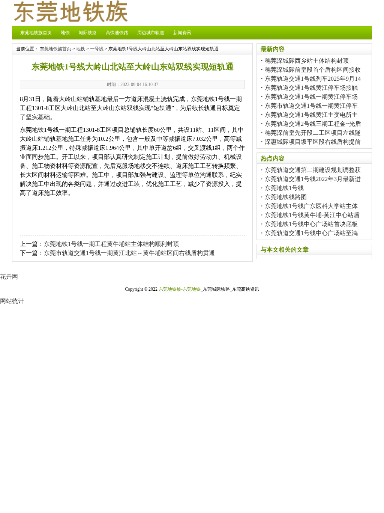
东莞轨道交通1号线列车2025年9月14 (313, 78)
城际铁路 (88, 32)
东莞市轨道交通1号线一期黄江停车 (311, 106)
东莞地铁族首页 (36, 32)
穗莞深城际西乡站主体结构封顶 (307, 60)
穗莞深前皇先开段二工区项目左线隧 (313, 133)
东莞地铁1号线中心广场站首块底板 (311, 224)
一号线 (97, 48)
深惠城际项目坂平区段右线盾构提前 (313, 142)
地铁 (65, 32)
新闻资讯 (182, 32)
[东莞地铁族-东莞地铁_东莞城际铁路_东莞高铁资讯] (70, 20)
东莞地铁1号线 (284, 188)
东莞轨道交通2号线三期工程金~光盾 (313, 124)
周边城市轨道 (150, 32)
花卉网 (9, 276)
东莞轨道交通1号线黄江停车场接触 (311, 87)
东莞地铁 (192, 289)
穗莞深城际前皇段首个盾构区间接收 (313, 69)
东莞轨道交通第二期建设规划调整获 (313, 170)
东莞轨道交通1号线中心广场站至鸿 (311, 233)
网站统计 (12, 301)
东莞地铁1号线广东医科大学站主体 (311, 206)
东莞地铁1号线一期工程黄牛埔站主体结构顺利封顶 (111, 244)
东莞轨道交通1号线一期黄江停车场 (311, 97)
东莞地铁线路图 (286, 197)
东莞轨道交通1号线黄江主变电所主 (311, 115)
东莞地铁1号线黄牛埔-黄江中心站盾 (312, 215)
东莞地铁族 (170, 289)
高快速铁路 (117, 32)
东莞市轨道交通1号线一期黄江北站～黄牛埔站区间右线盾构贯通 (129, 253)
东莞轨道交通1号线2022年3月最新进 (313, 179)
